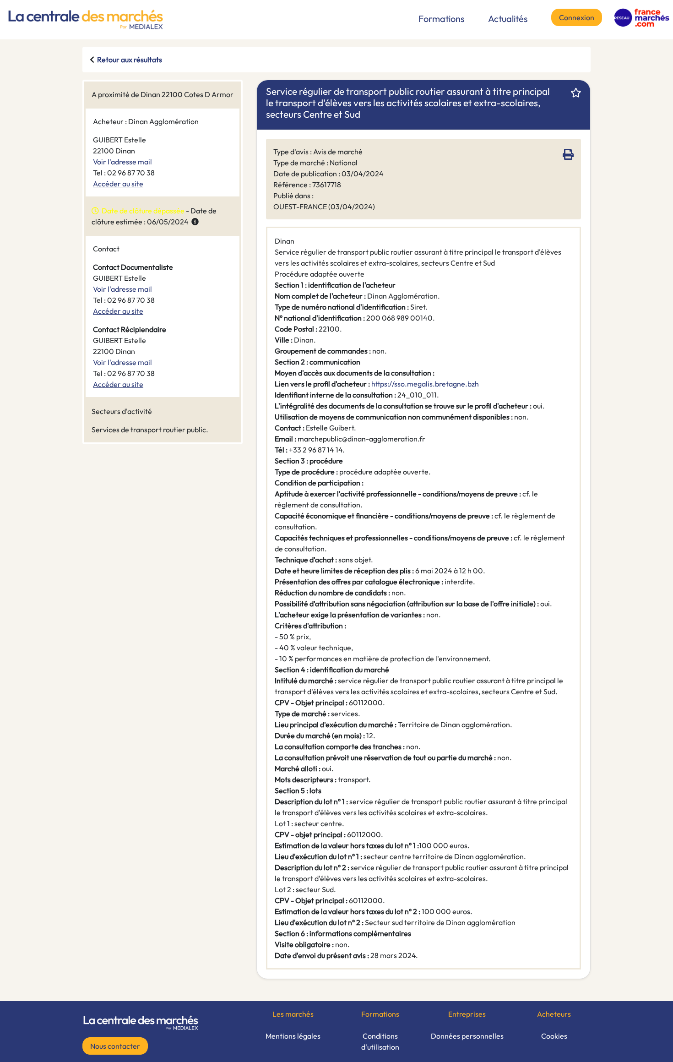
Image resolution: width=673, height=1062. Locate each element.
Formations (441, 18)
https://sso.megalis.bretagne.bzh (425, 383)
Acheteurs (554, 1013)
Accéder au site (118, 183)
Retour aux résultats (129, 59)
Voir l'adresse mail (122, 161)
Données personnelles (467, 1035)
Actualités (508, 18)
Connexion (576, 17)
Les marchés (293, 1013)
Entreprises (467, 1013)
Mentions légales (293, 1035)
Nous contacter (115, 1046)
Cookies (554, 1035)
